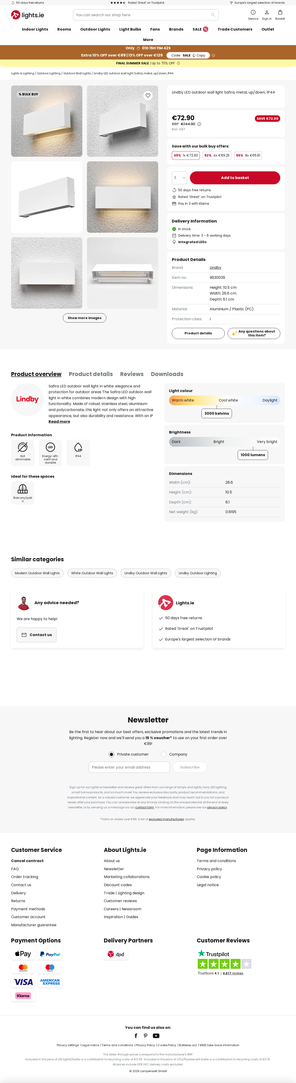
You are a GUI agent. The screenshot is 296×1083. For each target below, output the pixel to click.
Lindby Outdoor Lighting (198, 573)
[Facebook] (139, 1036)
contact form (144, 807)
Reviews (132, 374)
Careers (111, 909)
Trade (109, 893)
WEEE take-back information (219, 1045)
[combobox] (146, 14)
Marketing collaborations (127, 876)
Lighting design (131, 893)
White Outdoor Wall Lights (92, 573)
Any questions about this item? (256, 333)
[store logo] (27, 14)
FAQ (15, 869)
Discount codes (118, 885)
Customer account (28, 917)
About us (112, 860)
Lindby (215, 267)
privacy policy (217, 807)
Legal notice (208, 885)
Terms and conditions (216, 860)
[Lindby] (27, 399)
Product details (91, 374)
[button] (46, 197)
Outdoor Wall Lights (77, 73)
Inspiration (113, 917)
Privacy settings (68, 1045)
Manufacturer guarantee (33, 925)
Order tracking (24, 876)
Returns (18, 901)
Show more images (85, 318)
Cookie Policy (167, 1045)
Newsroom (131, 909)
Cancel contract (27, 860)
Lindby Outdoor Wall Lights (146, 573)
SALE (197, 29)
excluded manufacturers (166, 819)
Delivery (18, 893)
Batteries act (188, 1045)
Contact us (21, 885)
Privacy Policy (145, 1045)
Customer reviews (120, 901)
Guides (132, 917)
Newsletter (114, 869)
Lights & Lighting (22, 73)
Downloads (167, 374)
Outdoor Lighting (49, 73)
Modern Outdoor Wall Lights (37, 573)
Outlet (268, 29)
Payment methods (28, 909)
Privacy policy (209, 869)
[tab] (36, 374)
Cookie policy (209, 876)
